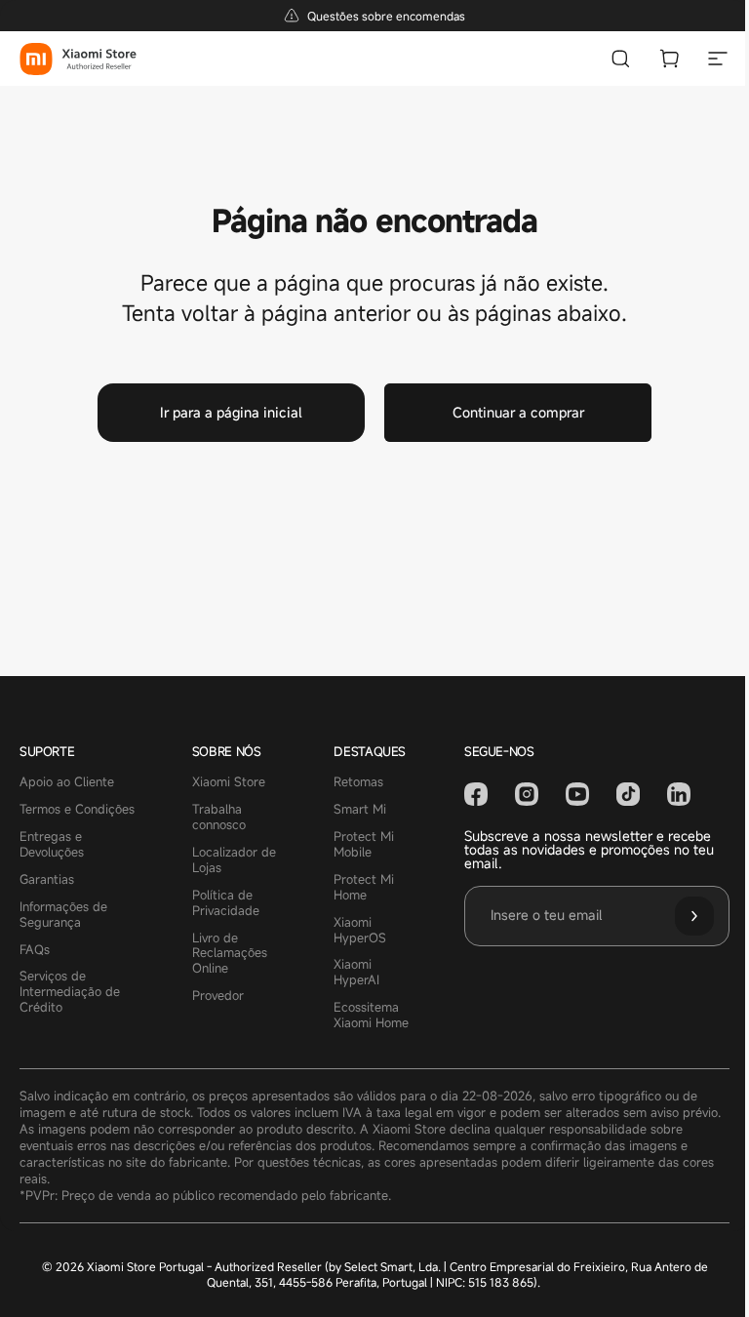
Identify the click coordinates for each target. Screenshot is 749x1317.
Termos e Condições (77, 810)
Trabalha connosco (219, 817)
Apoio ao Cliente (67, 782)
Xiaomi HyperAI (356, 972)
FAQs (35, 950)
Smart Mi (360, 810)
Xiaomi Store (228, 782)
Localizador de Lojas (234, 860)
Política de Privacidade (225, 903)
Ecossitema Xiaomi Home (371, 1015)
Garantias (47, 880)
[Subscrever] (694, 916)
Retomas (358, 782)
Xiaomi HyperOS (360, 930)
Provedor (218, 996)
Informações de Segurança (63, 915)
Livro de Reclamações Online (229, 954)
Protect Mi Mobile (364, 844)
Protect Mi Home (364, 887)
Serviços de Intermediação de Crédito (70, 992)
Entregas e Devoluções (52, 844)
